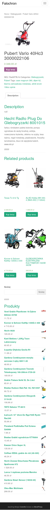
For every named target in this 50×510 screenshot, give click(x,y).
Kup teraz (10, 69)
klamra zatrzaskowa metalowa (17, 83)
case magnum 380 (24, 80)
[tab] (13, 95)
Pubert (7, 80)
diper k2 (37, 80)
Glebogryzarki (16, 14)
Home (6, 14)
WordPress (38, 507)
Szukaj (7, 286)
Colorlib (23, 507)
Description (13, 95)
